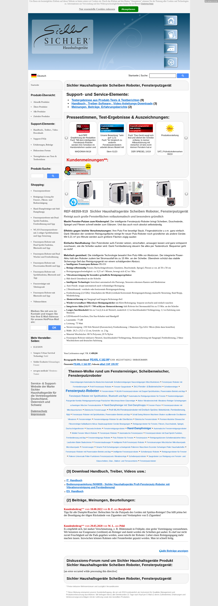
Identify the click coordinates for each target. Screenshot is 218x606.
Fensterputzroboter (41, 191)
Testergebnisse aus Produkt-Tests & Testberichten (105, 100)
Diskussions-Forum (42, 150)
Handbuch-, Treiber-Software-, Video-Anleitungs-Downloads (112, 103)
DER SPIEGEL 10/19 (141, 151)
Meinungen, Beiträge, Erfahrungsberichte (99, 107)
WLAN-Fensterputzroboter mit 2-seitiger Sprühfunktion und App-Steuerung (45, 233)
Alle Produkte (39, 111)
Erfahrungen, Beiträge (43, 145)
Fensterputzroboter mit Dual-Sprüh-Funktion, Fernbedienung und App (46, 220)
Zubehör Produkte (41, 116)
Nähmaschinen (39, 301)
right (186, 193)
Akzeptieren (128, 9)
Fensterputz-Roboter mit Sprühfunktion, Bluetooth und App (46, 275)
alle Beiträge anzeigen (175, 550)
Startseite (133, 75)
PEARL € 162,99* (100, 359)
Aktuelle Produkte (41, 102)
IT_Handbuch (74, 480)
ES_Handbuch (74, 491)
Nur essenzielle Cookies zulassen (97, 9)
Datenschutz (147, 4)
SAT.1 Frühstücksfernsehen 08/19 (170, 152)
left (66, 193)
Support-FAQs (39, 139)
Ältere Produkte (40, 107)
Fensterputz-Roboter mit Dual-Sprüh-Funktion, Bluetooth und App (44, 245)
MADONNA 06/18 (83, 151)
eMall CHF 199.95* (109, 364)
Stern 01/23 (112, 151)
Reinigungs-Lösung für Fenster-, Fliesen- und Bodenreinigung (43, 200)
